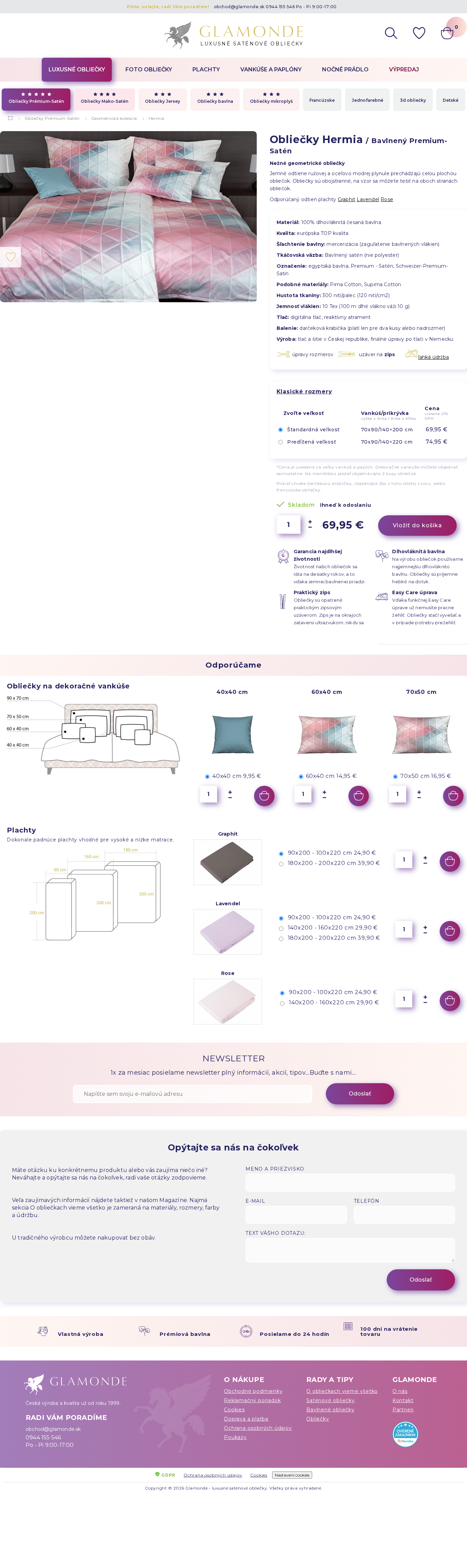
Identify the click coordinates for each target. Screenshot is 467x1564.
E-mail (255, 1201)
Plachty (206, 69)
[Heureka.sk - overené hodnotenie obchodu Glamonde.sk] (417, 1435)
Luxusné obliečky (77, 69)
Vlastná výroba (80, 1334)
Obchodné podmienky (253, 1391)
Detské (450, 100)
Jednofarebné (367, 100)
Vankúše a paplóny (271, 69)
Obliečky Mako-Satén (104, 101)
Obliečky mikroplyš (271, 101)
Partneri (403, 1410)
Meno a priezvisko (274, 1169)
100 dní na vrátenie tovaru (388, 1331)
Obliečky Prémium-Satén (36, 101)
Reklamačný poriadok (252, 1400)
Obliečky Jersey (162, 101)
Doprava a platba (246, 1419)
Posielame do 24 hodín (294, 1334)
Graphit (346, 199)
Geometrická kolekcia (114, 118)
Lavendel (368, 199)
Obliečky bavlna (215, 101)
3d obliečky (413, 100)
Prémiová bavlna (185, 1334)
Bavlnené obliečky (330, 1410)
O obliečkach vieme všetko (342, 1391)
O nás (400, 1391)
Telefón (367, 1201)
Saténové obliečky (330, 1400)
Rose (387, 199)
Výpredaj (404, 69)
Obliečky (317, 1419)
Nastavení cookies (292, 1475)
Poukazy (235, 1437)
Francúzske (322, 100)
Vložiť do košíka (417, 525)
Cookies (234, 1410)
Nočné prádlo (345, 69)
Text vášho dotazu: (275, 1233)
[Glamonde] (10, 118)
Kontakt (403, 1400)
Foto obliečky (148, 69)
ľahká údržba (433, 357)
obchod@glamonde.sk (239, 6)
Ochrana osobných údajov (258, 1428)
